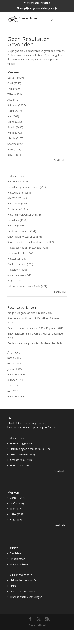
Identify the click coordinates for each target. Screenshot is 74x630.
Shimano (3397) (16, 105)
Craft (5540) (14, 83)
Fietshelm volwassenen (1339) (25, 214)
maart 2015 (14, 363)
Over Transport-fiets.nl (23, 591)
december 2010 (16, 396)
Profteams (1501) (17, 209)
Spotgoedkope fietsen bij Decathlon (28, 318)
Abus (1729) (14, 149)
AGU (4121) (14, 99)
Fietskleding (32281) (19, 181)
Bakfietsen (16, 553)
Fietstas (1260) (16, 225)
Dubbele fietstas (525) (20, 264)
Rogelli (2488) (15, 127)
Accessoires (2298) (18, 198)
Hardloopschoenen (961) (21, 231)
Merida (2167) (15, 138)
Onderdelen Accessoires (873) (24, 236)
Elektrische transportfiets (24, 580)
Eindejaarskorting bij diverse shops (27, 333)
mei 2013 (12, 391)
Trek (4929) (14, 88)
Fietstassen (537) (17, 258)
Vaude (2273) (15, 132)
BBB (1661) (14, 154)
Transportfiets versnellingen (26, 597)
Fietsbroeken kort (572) (20, 253)
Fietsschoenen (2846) (19, 192)
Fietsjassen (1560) (18, 203)
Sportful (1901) (16, 143)
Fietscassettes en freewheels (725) (27, 247)
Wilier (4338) (14, 94)
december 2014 (16, 374)
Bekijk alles (60, 160)
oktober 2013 (15, 380)
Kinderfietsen (17, 558)
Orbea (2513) (15, 121)
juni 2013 (12, 385)
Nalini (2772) (14, 110)
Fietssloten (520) (17, 269)
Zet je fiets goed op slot (21, 313)
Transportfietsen (19, 564)
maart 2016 (14, 358)
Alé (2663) (13, 116)
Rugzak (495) (14, 280)
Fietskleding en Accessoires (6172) (27, 187)
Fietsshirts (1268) (17, 220)
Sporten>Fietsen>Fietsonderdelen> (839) (31, 242)
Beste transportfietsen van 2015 (26, 328)
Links (13, 586)
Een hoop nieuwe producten (23, 343)
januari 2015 (14, 369)
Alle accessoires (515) (20, 275)
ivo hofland (38, 625)
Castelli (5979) (15, 77)
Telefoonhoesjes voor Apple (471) (27, 286)
